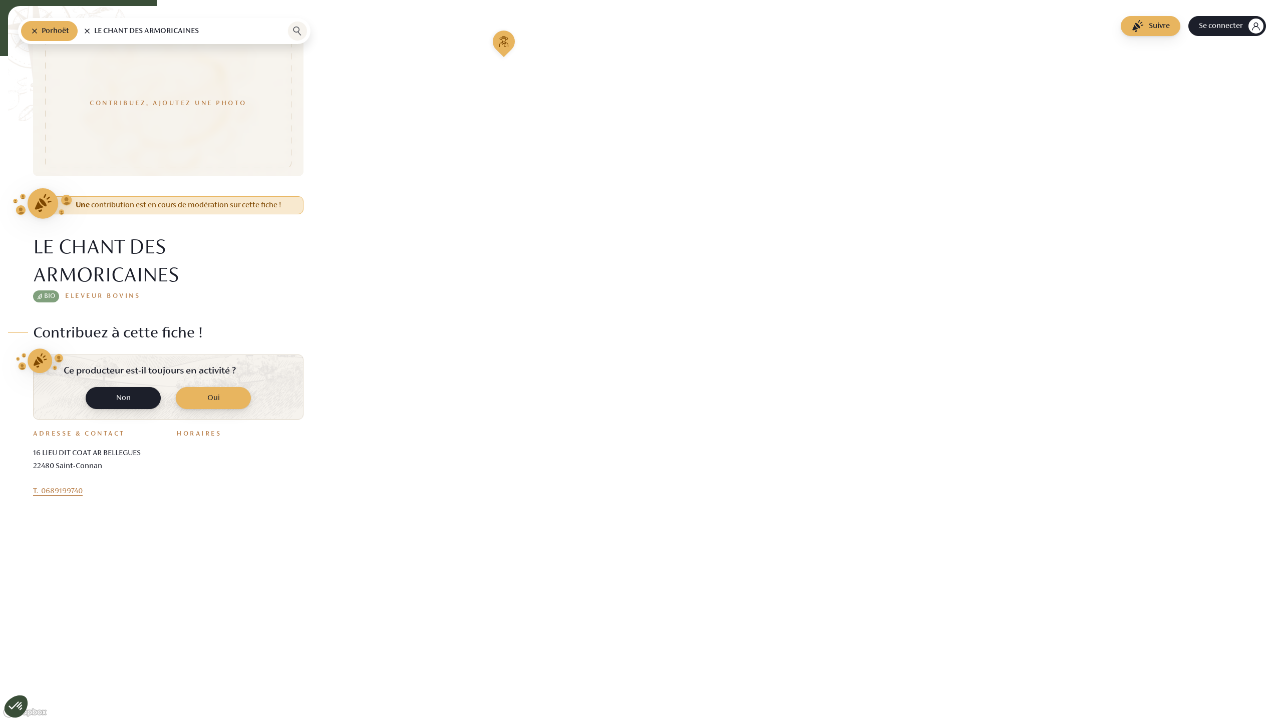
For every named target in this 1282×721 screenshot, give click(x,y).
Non (123, 398)
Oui (213, 398)
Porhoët (55, 31)
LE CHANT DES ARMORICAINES (146, 31)
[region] (641, 360)
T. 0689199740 (58, 491)
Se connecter (1220, 26)
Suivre (1159, 26)
